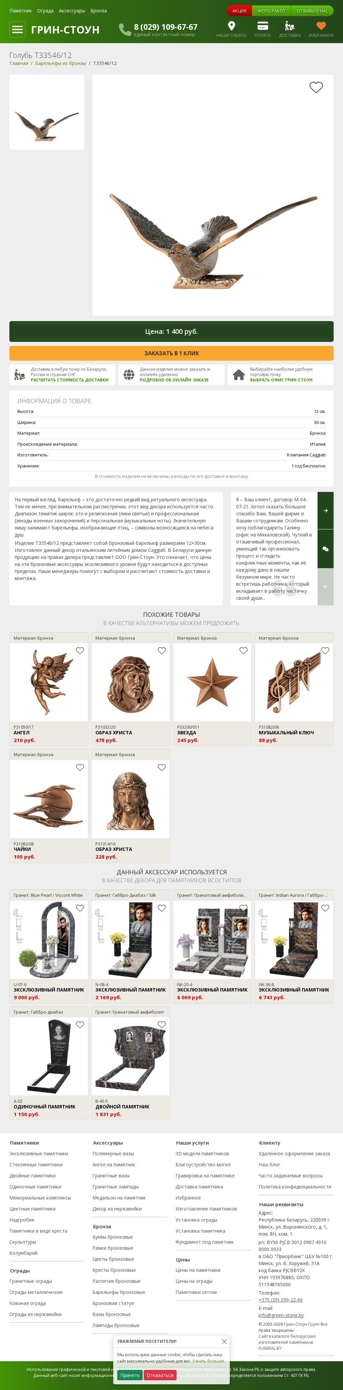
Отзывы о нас (312, 11)
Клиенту (269, 1142)
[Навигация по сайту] (17, 29)
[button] (326, 587)
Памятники (24, 1142)
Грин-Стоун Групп (302, 1324)
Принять (130, 1375)
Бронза (98, 10)
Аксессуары (72, 10)
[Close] (224, 1341)
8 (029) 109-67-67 (165, 27)
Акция (239, 11)
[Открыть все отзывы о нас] (326, 548)
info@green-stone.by (281, 1315)
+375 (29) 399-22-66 (281, 1300)
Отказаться (160, 1375)
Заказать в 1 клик (171, 353)
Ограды (20, 1270)
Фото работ (271, 11)
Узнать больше (208, 1361)
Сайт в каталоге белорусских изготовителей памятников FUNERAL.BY (287, 1342)
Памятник (20, 10)
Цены (183, 1259)
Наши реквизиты (281, 1204)
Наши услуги (192, 1142)
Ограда (45, 10)
